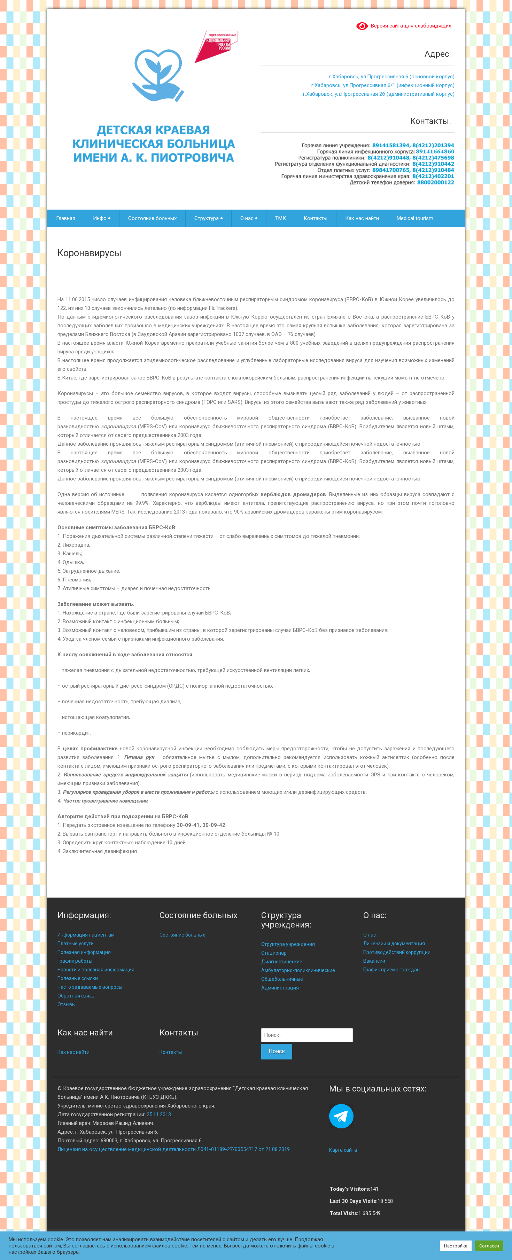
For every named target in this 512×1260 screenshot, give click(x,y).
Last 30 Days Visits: (354, 1201)
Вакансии (374, 961)
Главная (65, 218)
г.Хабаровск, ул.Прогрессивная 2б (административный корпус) (379, 94)
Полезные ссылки (77, 978)
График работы (74, 961)
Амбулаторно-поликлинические (298, 970)
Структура (206, 218)
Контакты (315, 218)
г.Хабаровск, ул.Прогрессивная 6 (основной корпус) (392, 76)
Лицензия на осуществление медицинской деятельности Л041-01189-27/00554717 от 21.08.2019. (174, 1149)
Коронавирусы (89, 253)
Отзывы (66, 1004)
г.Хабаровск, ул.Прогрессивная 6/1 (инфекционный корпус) (383, 85)
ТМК (280, 218)
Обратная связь (75, 996)
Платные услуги (75, 943)
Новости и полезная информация (95, 969)
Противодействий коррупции (396, 952)
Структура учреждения (288, 944)
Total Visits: (344, 1213)
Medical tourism (415, 218)
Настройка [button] (455, 1246)
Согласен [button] (489, 1246)
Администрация (280, 988)
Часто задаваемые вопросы (89, 987)
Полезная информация (84, 952)
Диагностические (281, 961)
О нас (247, 218)
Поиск (277, 1051)
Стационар (274, 953)
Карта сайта (343, 1150)
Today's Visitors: (350, 1189)
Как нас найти (362, 218)
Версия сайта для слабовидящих (409, 26)
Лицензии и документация (394, 943)
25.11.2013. (159, 1114)
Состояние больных (152, 218)
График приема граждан (391, 969)
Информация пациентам (86, 935)
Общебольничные (282, 979)
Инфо (100, 218)
